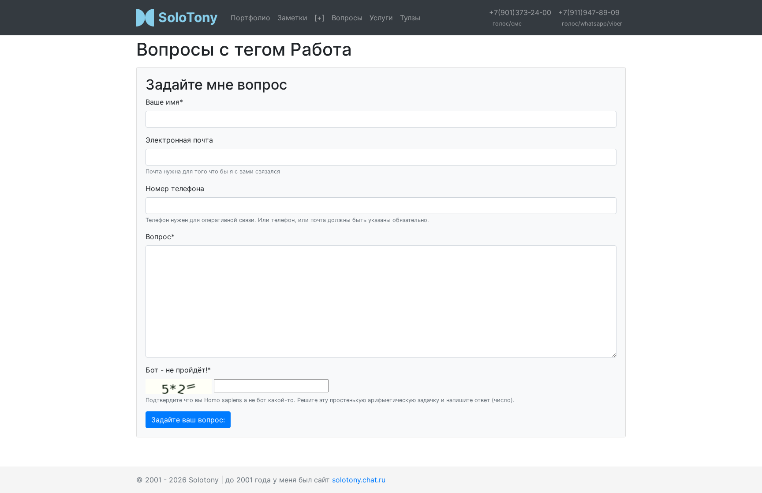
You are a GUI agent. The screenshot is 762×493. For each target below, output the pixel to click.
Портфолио (250, 17)
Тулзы (410, 17)
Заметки (292, 17)
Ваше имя (164, 102)
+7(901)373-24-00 (520, 17)
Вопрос (160, 236)
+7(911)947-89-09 (590, 17)
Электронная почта (179, 139)
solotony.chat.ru (358, 479)
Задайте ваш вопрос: (188, 419)
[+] (319, 17)
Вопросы (347, 17)
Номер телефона (175, 188)
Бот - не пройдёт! (178, 369)
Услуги (381, 17)
